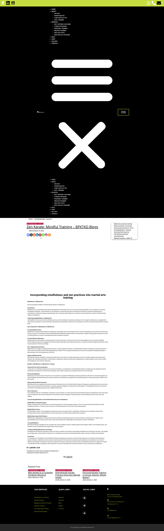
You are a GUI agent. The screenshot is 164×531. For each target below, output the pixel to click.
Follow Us (85, 501)
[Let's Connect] (84, 505)
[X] (31, 234)
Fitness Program (39, 500)
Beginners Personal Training (42, 503)
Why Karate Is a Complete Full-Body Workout (40, 473)
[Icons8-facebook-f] (3, 3)
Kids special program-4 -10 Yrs (124, 228)
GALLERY (54, 41)
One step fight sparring (121, 232)
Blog (60, 503)
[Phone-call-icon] (154, 3)
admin (31, 230)
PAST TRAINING (59, 20)
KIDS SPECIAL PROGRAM (62, 35)
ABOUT (54, 11)
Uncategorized (119, 236)
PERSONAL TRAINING (60, 28)
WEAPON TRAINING (60, 30)
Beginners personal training (123, 224)
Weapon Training (39, 506)
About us (61, 497)
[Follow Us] (84, 498)
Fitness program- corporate (123, 226)
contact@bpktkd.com (114, 518)
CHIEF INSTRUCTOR (60, 18)
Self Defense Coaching (41, 497)
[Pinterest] (40, 234)
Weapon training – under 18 (123, 238)
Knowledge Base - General (35, 224)
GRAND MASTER (59, 15)
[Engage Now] (84, 513)
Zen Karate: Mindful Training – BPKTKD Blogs (62, 226)
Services (61, 500)
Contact (61, 508)
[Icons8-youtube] (13, 3)
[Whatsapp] (149, 3)
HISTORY (57, 13)
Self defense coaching (121, 234)
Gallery (61, 506)
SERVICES (55, 22)
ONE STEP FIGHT (59, 33)
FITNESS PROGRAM (60, 26)
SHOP (53, 39)
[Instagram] (46, 234)
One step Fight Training (41, 508)
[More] (49, 234)
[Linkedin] (8, 3)
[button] (82, 112)
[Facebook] (28, 234)
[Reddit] (34, 234)
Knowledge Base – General (122, 230)
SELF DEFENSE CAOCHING (62, 24)
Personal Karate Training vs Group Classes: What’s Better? (94, 475)
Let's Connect (87, 508)
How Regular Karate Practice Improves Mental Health (67, 475)
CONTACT (55, 43)
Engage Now (86, 516)
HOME (53, 9)
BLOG (53, 37)
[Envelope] (159, 3)
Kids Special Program (40, 511)
